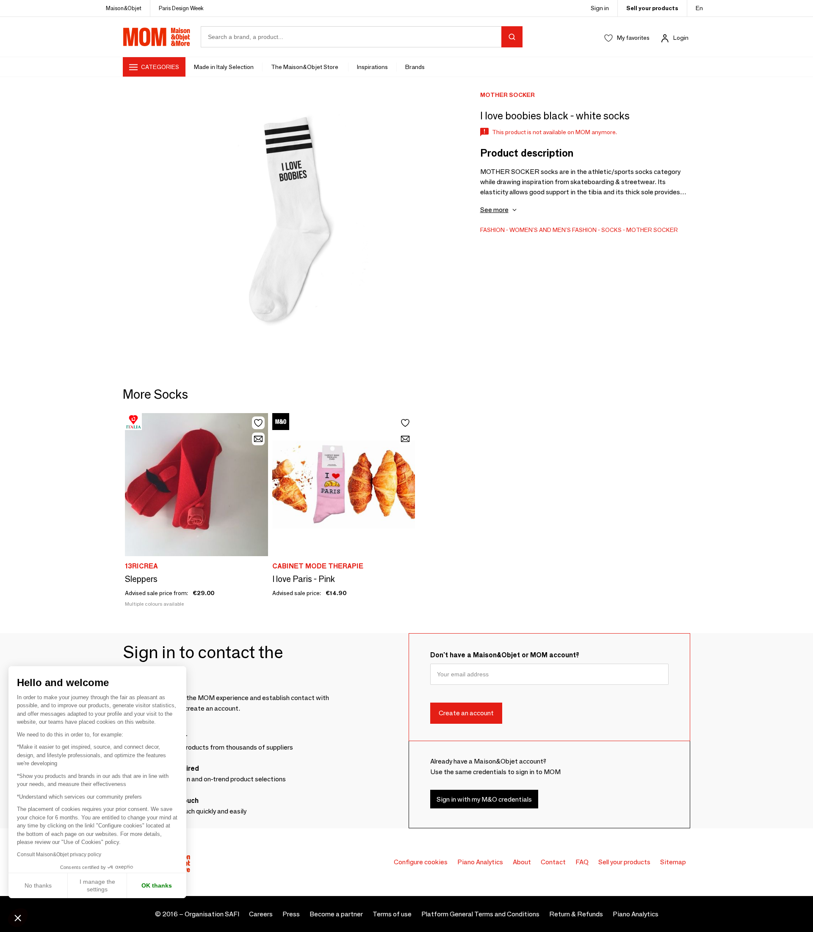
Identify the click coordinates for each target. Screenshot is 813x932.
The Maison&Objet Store (305, 67)
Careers (261, 914)
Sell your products (652, 8)
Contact (553, 862)
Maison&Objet (123, 8)
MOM (157, 36)
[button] (18, 917)
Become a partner (336, 914)
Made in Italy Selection (224, 67)
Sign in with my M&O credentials (484, 799)
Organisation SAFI (212, 914)
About (522, 862)
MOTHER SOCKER (652, 230)
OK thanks (156, 885)
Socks (611, 230)
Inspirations (372, 67)
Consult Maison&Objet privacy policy (59, 855)
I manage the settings (97, 885)
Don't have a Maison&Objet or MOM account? (504, 655)
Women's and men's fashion (553, 230)
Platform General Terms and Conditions (480, 914)
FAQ (582, 862)
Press (291, 914)
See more (494, 210)
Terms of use (392, 914)
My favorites (633, 37)
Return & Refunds (576, 914)
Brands (415, 67)
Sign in (600, 8)
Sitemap (673, 862)
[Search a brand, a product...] (512, 36)
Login (681, 37)
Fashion (492, 230)
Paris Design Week (181, 8)
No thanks (38, 885)
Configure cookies (421, 862)
